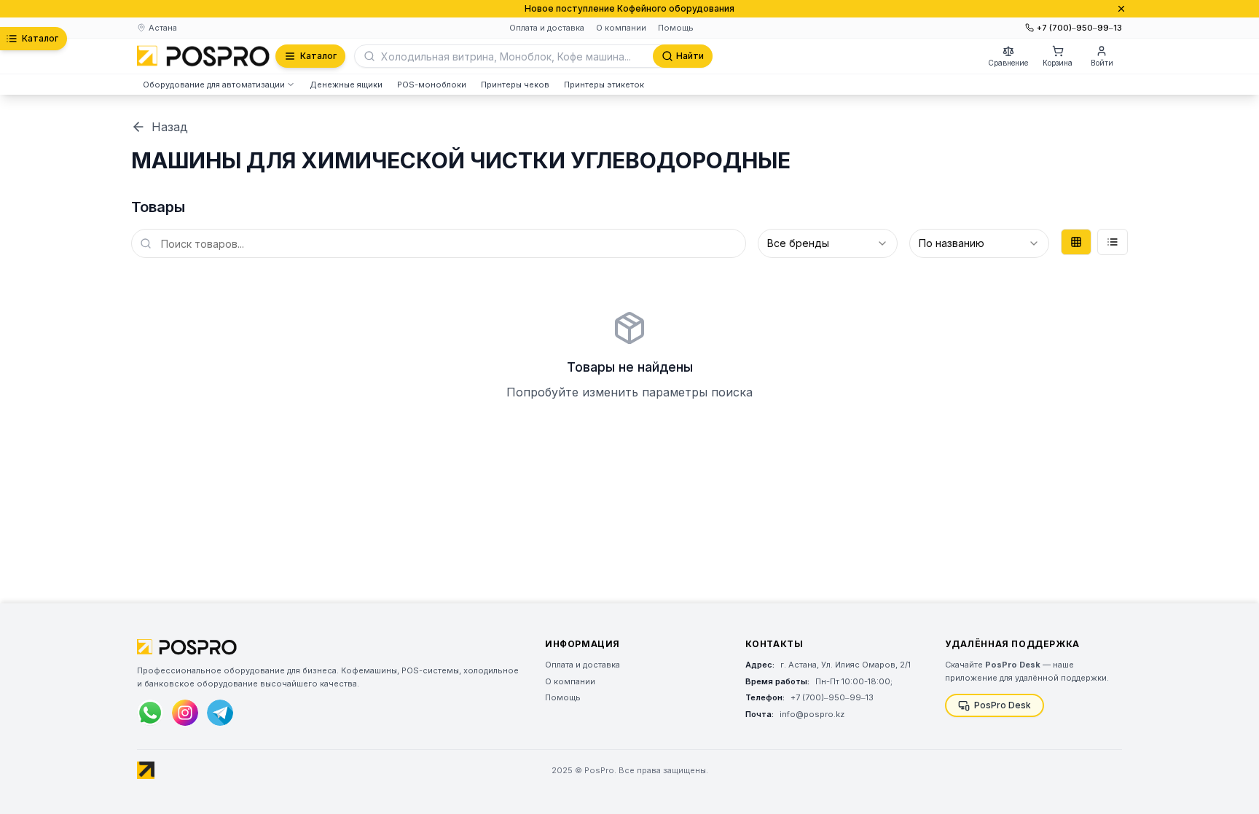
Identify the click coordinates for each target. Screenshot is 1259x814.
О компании (621, 28)
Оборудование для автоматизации (214, 84)
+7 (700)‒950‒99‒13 (1079, 28)
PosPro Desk (1002, 705)
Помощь (676, 28)
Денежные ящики (346, 84)
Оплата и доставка (546, 28)
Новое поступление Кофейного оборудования (629, 8)
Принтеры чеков (515, 84)
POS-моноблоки (431, 84)
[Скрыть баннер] (1121, 8)
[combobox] (828, 243)
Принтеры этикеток (604, 84)
